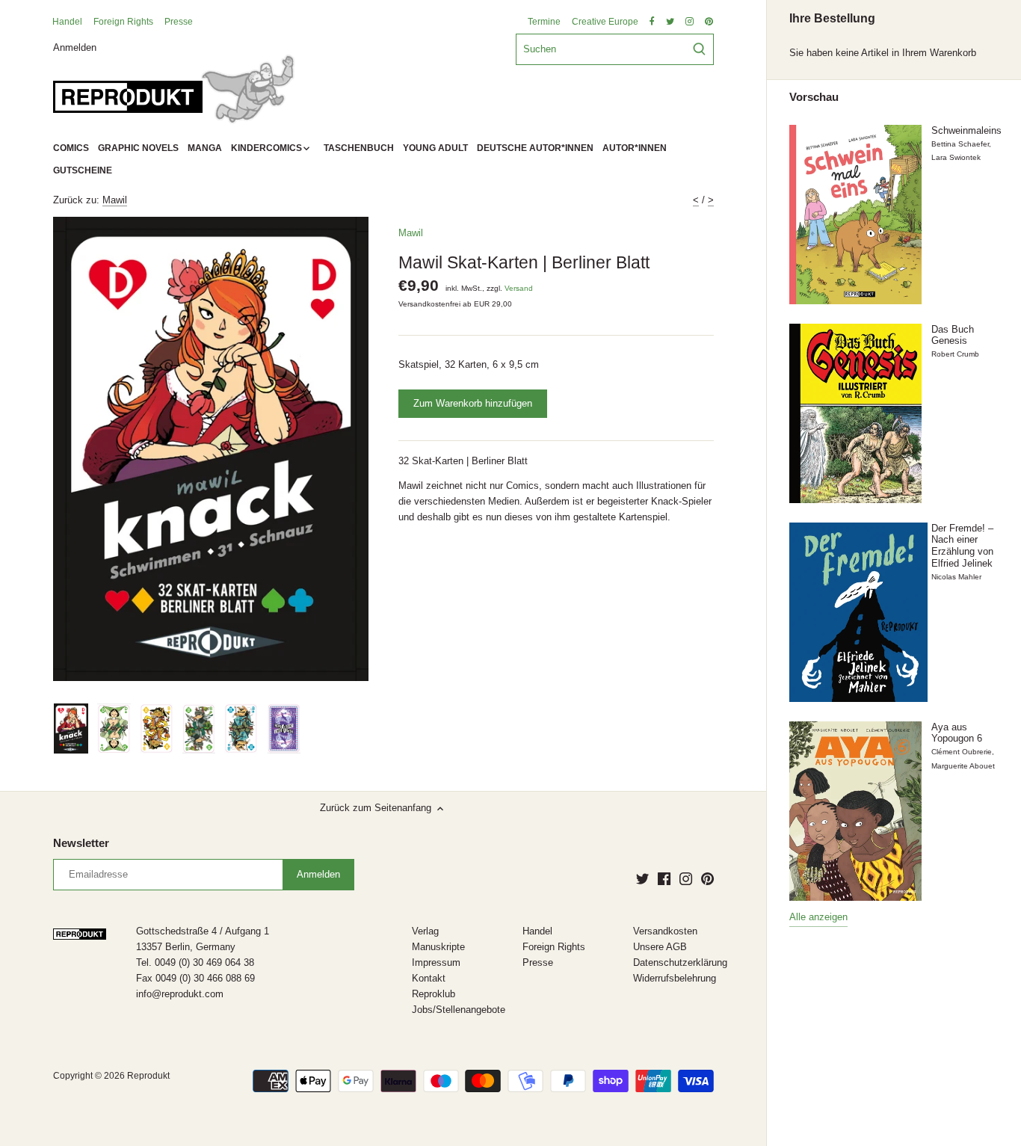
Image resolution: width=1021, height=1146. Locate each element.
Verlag (425, 931)
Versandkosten (665, 931)
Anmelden (74, 46)
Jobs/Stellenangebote (458, 1009)
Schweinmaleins (966, 130)
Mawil (114, 200)
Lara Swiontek (956, 157)
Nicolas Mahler (956, 577)
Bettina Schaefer (960, 144)
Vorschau (814, 97)
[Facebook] (664, 878)
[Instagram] (685, 878)
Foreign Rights (123, 21)
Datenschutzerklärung (680, 962)
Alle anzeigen (818, 916)
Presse (178, 21)
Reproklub (433, 993)
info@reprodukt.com (179, 993)
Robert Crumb (955, 354)
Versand (519, 288)
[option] (71, 729)
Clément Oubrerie (961, 752)
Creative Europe (605, 21)
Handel (67, 21)
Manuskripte (438, 946)
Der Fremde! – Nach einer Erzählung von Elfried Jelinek (962, 546)
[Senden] (699, 49)
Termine (544, 21)
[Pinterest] (707, 878)
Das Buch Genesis (952, 335)
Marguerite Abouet (963, 766)
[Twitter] (642, 878)
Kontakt (428, 978)
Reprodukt (148, 1075)
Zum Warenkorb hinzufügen (472, 403)
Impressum (436, 962)
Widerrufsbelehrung (674, 978)
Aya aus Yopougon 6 (956, 733)
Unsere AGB (660, 946)
